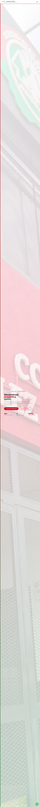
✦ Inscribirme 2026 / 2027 (11, 408)
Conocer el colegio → (25, 408)
